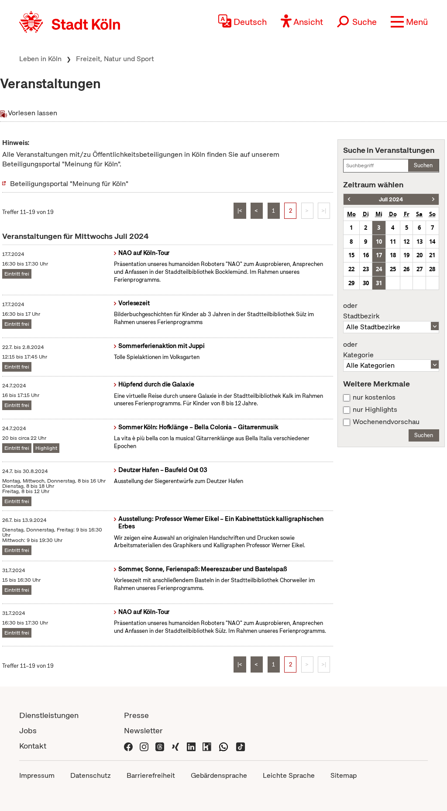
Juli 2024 (391, 199)
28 (432, 269)
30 (366, 283)
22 (351, 269)
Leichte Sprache (289, 775)
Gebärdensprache (219, 775)
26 (406, 269)
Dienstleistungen (49, 715)
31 (379, 283)
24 (379, 269)
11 (393, 241)
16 (366, 255)
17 (379, 255)
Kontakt (32, 746)
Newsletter (143, 730)
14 (432, 241)
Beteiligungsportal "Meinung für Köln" (69, 183)
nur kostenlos (374, 397)
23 (366, 269)
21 (432, 255)
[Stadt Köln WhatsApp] (223, 745)
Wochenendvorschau (386, 421)
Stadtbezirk (361, 311)
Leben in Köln (40, 58)
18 (393, 255)
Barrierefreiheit (151, 775)
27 (419, 269)
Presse (136, 715)
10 (379, 241)
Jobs (28, 730)
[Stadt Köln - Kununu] (207, 745)
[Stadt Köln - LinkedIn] (191, 745)
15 (351, 255)
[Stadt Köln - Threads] (159, 745)
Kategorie (358, 349)
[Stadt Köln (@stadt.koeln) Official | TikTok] (240, 745)
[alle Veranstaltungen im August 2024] (433, 199)
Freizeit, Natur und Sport (115, 58)
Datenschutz (90, 775)
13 (419, 241)
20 (419, 255)
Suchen (423, 165)
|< (239, 210)
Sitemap (343, 775)
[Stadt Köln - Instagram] (144, 745)
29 (351, 283)
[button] (409, 22)
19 (406, 255)
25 (393, 269)
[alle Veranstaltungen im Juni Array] (349, 199)
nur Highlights (375, 409)
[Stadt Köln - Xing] (175, 745)
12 (406, 241)
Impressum (37, 775)
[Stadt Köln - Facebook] (128, 745)
